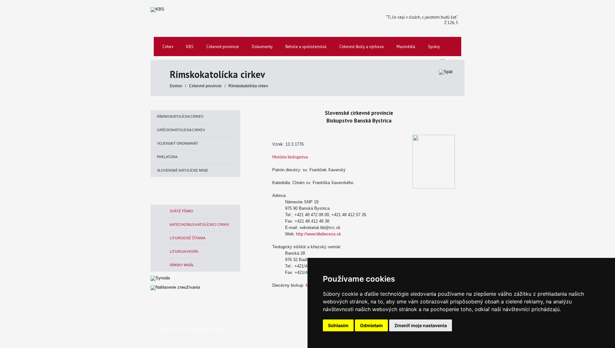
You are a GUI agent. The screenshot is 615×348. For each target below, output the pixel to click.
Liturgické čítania (187, 238)
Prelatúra (167, 157)
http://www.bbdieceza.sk (318, 234)
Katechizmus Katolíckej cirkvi (199, 224)
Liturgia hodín (184, 251)
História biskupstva (290, 157)
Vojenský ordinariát (177, 143)
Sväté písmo (181, 211)
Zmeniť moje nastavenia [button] (420, 325)
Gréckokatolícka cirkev (181, 130)
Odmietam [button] (371, 325)
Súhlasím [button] (338, 325)
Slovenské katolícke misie (182, 170)
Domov (176, 86)
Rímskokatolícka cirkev (248, 86)
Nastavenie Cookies (210, 329)
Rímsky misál (182, 265)
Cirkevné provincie (206, 86)
